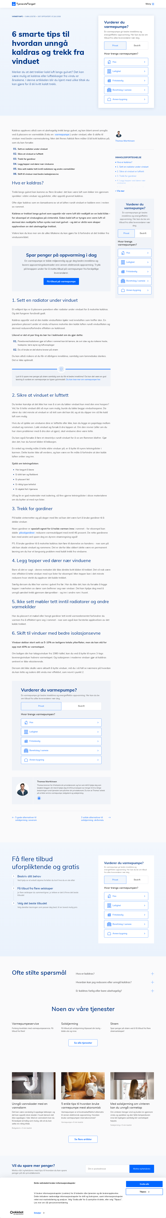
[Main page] (23, 4)
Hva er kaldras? (124, 162)
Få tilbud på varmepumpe (61, 281)
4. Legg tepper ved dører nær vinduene (131, 182)
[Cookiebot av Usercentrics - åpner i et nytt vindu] (16, 1213)
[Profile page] (39, 798)
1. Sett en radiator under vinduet (132, 167)
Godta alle (144, 1184)
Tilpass (143, 1191)
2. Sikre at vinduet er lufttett (130, 171)
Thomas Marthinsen (125, 141)
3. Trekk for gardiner (126, 176)
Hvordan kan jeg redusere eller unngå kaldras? (104, 982)
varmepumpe (62, 134)
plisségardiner (27, 533)
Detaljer (37, 1213)
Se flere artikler (83, 1139)
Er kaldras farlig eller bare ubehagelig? (99, 991)
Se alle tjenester (83, 1042)
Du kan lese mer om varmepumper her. (83, 380)
